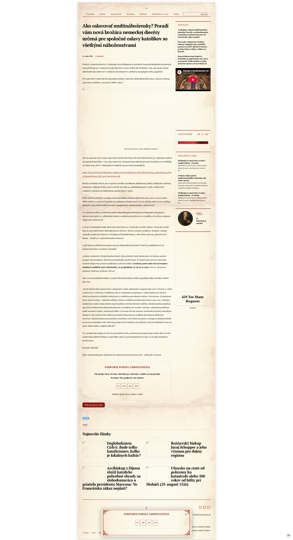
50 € (155, 523)
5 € (137, 523)
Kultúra (143, 14)
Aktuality (100, 56)
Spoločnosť (116, 14)
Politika (90, 14)
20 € (149, 523)
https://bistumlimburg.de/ (93, 172)
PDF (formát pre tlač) (94, 405)
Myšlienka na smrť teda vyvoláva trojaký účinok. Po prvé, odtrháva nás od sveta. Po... (192, 165)
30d (206, 134)
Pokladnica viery (160, 14)
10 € (143, 523)
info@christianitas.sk (202, 514)
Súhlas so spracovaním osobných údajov (195, 530)
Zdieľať (84, 425)
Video (176, 14)
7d (203, 134)
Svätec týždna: (199, 213)
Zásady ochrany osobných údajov (197, 527)
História (130, 14)
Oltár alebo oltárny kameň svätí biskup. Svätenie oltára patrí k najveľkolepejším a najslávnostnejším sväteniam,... (193, 181)
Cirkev (102, 14)
